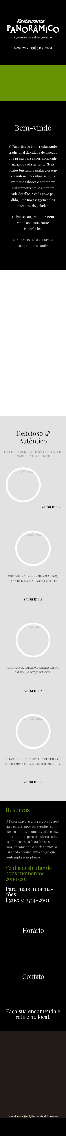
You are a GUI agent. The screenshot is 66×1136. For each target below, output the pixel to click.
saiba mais (10, 201)
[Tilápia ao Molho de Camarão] (23, 485)
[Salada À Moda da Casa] (33, 731)
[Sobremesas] (33, 548)
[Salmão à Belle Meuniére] (33, 640)
